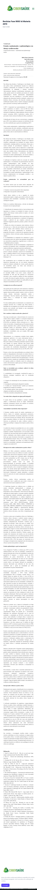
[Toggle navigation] (33, 9)
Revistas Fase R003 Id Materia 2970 (16, 23)
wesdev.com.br (31, 888)
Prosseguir (5, 885)
